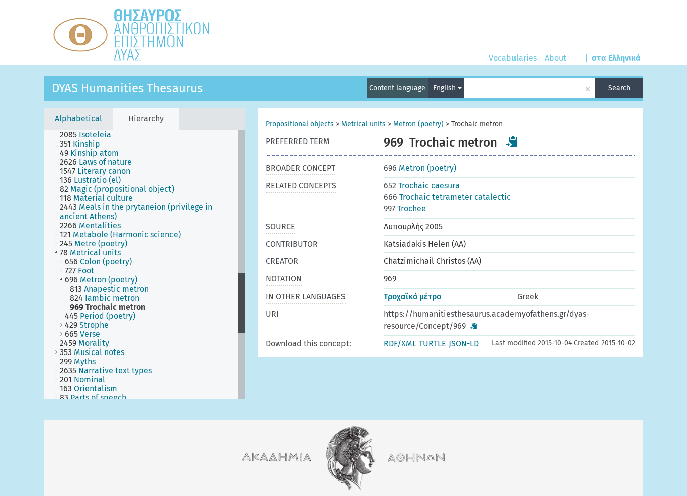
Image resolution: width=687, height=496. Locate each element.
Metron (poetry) (418, 124)
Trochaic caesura (422, 185)
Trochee (405, 209)
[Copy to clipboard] (512, 141)
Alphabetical (78, 118)
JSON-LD (464, 343)
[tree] (144, 264)
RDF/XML (400, 343)
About (555, 58)
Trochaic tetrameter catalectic (447, 197)
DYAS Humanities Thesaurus (127, 88)
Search (619, 88)
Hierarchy (146, 118)
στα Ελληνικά (616, 58)
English (445, 88)
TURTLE (432, 343)
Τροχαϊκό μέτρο (412, 296)
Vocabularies (513, 58)
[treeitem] (89, 134)
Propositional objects (300, 124)
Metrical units (363, 124)
